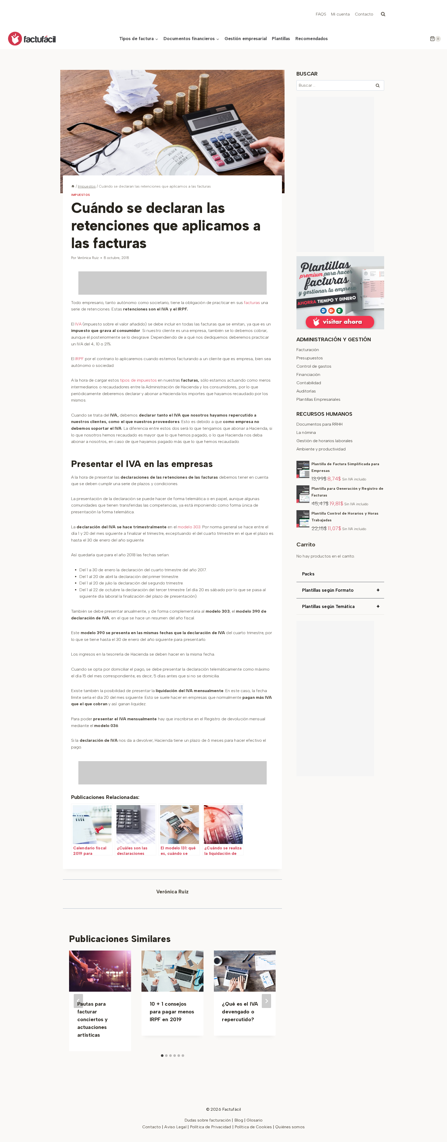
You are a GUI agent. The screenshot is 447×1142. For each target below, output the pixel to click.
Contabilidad (308, 382)
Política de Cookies (253, 1126)
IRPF (79, 358)
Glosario (255, 1120)
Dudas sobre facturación (207, 1120)
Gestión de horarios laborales (324, 440)
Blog (238, 1120)
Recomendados (311, 38)
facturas (252, 302)
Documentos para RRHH (319, 424)
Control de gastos (313, 366)
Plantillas (281, 38)
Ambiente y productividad (321, 449)
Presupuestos (309, 357)
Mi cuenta (340, 14)
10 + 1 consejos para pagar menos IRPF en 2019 (172, 1011)
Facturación (307, 349)
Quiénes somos (289, 1126)
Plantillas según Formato (340, 590)
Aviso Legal (175, 1126)
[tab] (162, 1055)
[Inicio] (73, 186)
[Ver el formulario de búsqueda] (383, 14)
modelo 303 (189, 526)
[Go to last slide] (78, 1001)
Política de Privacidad (211, 1126)
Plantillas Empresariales (318, 399)
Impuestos (80, 195)
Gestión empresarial (246, 38)
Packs (308, 573)
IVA (78, 324)
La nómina (306, 432)
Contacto (364, 14)
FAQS (321, 14)
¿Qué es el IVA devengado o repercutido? (240, 1011)
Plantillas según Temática (340, 606)
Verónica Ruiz (88, 258)
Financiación (308, 374)
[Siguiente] (266, 1001)
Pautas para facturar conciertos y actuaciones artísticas (92, 1019)
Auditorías (306, 391)
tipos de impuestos (138, 380)
